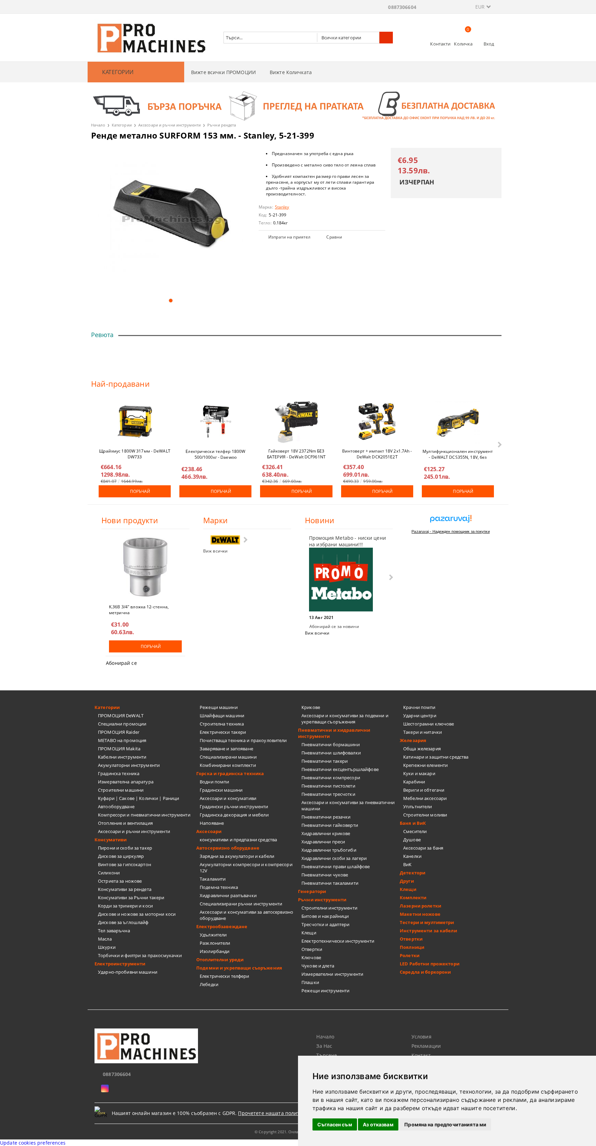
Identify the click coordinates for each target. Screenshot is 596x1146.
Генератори (312, 891)
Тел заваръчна (114, 930)
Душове (412, 839)
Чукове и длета (317, 966)
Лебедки (209, 984)
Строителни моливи (425, 815)
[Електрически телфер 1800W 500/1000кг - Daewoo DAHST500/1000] (215, 421)
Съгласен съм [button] (334, 1124)
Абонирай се (121, 663)
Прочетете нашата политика (273, 1113)
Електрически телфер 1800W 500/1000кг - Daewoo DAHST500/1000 (215, 453)
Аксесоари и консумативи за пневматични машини (348, 805)
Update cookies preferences (33, 1142)
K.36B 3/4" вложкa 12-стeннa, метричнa (139, 609)
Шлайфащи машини (222, 715)
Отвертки (311, 949)
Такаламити (213, 879)
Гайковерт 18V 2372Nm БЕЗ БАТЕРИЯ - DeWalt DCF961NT (296, 453)
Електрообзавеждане (221, 926)
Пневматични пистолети (328, 786)
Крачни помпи (419, 707)
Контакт (421, 1055)
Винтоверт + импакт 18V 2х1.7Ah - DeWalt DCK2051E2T (377, 453)
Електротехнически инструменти (337, 941)
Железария (413, 740)
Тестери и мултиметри (427, 922)
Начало (98, 125)
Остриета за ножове (120, 881)
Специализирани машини (228, 757)
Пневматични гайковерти (329, 825)
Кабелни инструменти (122, 757)
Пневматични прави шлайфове (335, 866)
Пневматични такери (324, 761)
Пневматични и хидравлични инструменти (334, 733)
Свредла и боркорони (425, 972)
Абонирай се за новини (334, 626)
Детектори (412, 873)
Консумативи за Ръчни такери (131, 897)
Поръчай (140, 491)
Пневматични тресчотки (328, 794)
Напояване (212, 823)
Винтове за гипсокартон (124, 864)
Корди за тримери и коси (125, 906)
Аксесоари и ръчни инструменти (169, 125)
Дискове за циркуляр (121, 856)
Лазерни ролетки (420, 906)
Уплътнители (417, 806)
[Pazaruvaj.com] (450, 521)
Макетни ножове (420, 914)
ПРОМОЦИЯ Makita (119, 749)
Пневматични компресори (330, 777)
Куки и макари (419, 773)
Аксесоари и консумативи (228, 798)
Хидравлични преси (323, 842)
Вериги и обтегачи (423, 790)
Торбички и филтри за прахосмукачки (140, 955)
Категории (122, 125)
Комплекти (413, 897)
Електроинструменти (120, 964)
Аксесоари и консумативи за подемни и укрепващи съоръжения (344, 718)
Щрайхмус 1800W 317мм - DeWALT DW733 (134, 453)
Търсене (326, 1055)
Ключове (311, 957)
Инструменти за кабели (428, 930)
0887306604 (402, 7)
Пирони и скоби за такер (125, 848)
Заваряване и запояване (226, 749)
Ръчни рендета (221, 125)
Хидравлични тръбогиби (328, 850)
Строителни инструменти (329, 908)
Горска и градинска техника (230, 773)
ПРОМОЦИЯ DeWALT (120, 715)
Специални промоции (122, 724)
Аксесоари (208, 831)
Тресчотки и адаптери (325, 924)
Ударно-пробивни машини (127, 972)
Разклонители (215, 943)
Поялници (412, 947)
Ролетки (409, 955)
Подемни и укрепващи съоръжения (239, 968)
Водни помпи (214, 782)
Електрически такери (223, 732)
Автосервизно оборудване (227, 848)
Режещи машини (219, 707)
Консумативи (111, 839)
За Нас (324, 1046)
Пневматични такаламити (329, 883)
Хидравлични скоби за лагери (334, 858)
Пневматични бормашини (330, 744)
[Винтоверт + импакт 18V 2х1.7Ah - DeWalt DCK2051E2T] (377, 421)
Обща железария (422, 749)
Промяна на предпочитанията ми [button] (445, 1124)
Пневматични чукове (324, 875)
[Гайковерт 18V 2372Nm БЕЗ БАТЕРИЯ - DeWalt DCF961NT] (296, 421)
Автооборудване (116, 806)
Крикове (310, 707)
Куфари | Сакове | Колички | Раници (138, 798)
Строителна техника (222, 724)
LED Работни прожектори (429, 964)
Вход (489, 44)
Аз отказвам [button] (378, 1124)
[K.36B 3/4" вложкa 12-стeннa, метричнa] (145, 567)
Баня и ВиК (413, 823)
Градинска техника (118, 773)
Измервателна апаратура (125, 782)
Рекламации (426, 1046)
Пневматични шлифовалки (331, 753)
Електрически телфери (224, 976)
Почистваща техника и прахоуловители (243, 740)
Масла (105, 939)
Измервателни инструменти (332, 974)
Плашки (310, 982)
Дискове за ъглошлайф (123, 922)
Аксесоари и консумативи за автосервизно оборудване (246, 915)
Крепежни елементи (425, 765)
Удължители (213, 935)
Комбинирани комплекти (228, 765)
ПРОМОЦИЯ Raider (118, 732)
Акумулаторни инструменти (129, 765)
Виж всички (215, 551)
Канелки (412, 856)
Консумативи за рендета (124, 889)
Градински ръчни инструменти (234, 806)
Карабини (414, 782)
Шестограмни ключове (428, 724)
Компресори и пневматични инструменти (144, 815)
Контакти (440, 44)
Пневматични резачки (325, 817)
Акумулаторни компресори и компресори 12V (246, 867)
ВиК (407, 864)
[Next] (499, 444)
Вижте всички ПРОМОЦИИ (223, 72)
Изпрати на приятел (289, 237)
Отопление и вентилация (125, 823)
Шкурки (107, 947)
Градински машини (221, 790)
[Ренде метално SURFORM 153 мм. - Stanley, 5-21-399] (170, 220)
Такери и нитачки (422, 732)
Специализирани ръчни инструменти (241, 904)
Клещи (308, 933)
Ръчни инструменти (322, 899)
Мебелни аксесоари (425, 798)
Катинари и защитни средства (436, 757)
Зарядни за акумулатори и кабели (237, 856)
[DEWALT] (225, 540)
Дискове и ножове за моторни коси (137, 914)
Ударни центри (419, 715)
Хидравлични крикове (325, 833)
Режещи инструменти (325, 990)
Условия (421, 1036)
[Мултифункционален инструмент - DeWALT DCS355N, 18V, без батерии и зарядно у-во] (457, 421)
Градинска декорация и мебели (234, 815)
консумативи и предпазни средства (238, 839)
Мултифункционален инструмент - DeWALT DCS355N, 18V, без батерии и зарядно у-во (458, 453)
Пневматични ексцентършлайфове (340, 769)
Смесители (415, 831)
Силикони (109, 873)
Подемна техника (219, 887)
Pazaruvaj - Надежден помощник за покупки (450, 531)
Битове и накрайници (325, 916)
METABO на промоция (122, 740)
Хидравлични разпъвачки (228, 895)
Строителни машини (120, 790)
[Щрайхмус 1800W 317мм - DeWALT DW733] (134, 421)
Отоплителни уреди (220, 959)
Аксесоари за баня (423, 848)
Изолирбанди (214, 951)
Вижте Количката (291, 72)
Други (407, 881)
